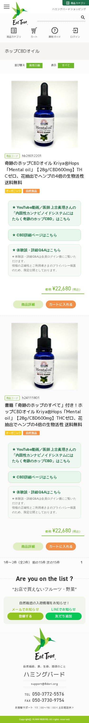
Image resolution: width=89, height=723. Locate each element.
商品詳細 (28, 304)
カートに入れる (61, 304)
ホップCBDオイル (22, 51)
